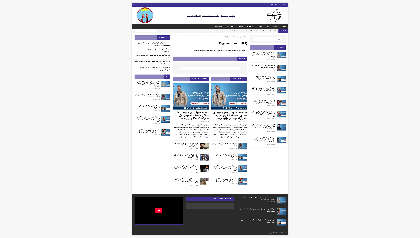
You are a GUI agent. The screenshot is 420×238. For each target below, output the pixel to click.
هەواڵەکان (280, 47)
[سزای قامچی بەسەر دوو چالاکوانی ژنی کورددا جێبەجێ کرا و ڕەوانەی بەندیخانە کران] (242, 168)
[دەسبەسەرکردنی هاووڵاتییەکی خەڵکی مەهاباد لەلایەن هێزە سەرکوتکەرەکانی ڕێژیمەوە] (229, 96)
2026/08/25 (232, 159)
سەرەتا (284, 26)
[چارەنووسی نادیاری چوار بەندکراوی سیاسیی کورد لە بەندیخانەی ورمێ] (242, 181)
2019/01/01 (193, 148)
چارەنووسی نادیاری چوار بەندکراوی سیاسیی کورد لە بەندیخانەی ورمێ (226, 180)
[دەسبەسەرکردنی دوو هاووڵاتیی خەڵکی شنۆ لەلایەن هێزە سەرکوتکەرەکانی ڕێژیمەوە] (281, 114)
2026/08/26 (241, 121)
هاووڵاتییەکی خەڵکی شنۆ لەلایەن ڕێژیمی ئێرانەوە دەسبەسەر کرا (224, 145)
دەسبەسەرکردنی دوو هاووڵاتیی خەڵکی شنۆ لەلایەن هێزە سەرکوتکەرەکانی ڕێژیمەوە (263, 114)
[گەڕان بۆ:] (145, 31)
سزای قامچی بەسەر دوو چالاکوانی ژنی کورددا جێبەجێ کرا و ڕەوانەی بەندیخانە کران (225, 168)
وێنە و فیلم (230, 26)
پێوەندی (284, 5)
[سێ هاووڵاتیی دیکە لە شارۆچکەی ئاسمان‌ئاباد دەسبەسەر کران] (242, 157)
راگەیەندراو (250, 26)
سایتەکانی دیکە (274, 5)
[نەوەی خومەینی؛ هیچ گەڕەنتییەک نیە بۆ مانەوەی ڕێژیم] (204, 146)
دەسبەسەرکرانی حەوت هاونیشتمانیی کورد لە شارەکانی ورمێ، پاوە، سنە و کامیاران (186, 181)
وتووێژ (260, 26)
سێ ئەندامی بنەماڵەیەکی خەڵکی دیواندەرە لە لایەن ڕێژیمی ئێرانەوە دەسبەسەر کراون (264, 140)
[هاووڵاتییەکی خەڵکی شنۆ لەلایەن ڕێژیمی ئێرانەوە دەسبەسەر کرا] (242, 146)
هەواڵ (275, 26)
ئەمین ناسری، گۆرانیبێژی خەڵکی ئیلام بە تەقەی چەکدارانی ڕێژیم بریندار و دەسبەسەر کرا (263, 127)
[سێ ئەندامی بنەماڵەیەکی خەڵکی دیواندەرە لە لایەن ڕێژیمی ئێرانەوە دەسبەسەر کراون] (281, 140)
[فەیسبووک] (134, 5)
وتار (268, 26)
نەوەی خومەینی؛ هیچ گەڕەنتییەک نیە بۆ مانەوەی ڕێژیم (186, 145)
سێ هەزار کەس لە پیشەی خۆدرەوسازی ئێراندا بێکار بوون (186, 156)
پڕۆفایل (240, 26)
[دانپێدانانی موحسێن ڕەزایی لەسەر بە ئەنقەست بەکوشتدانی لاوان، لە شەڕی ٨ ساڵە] (204, 168)
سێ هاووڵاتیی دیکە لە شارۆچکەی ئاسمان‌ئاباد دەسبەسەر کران (226, 156)
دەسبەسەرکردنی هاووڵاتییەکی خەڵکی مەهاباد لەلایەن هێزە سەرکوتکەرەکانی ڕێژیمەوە (230, 115)
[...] (221, 137)
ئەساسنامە (218, 26)
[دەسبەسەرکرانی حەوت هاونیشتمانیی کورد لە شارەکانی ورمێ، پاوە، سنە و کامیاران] (204, 181)
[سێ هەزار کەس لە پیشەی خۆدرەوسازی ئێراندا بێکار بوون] (204, 157)
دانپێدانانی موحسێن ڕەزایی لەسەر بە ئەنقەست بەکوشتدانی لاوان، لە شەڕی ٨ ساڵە (186, 168)
